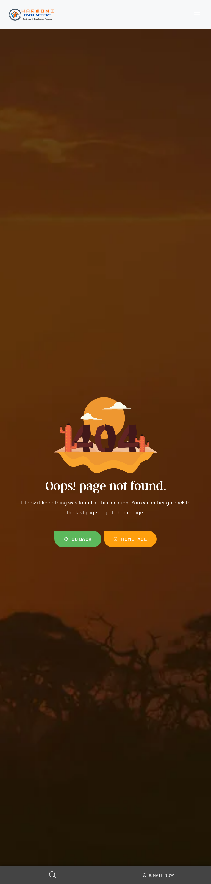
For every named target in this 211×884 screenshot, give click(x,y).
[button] (77, 539)
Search (53, 875)
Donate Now (160, 875)
